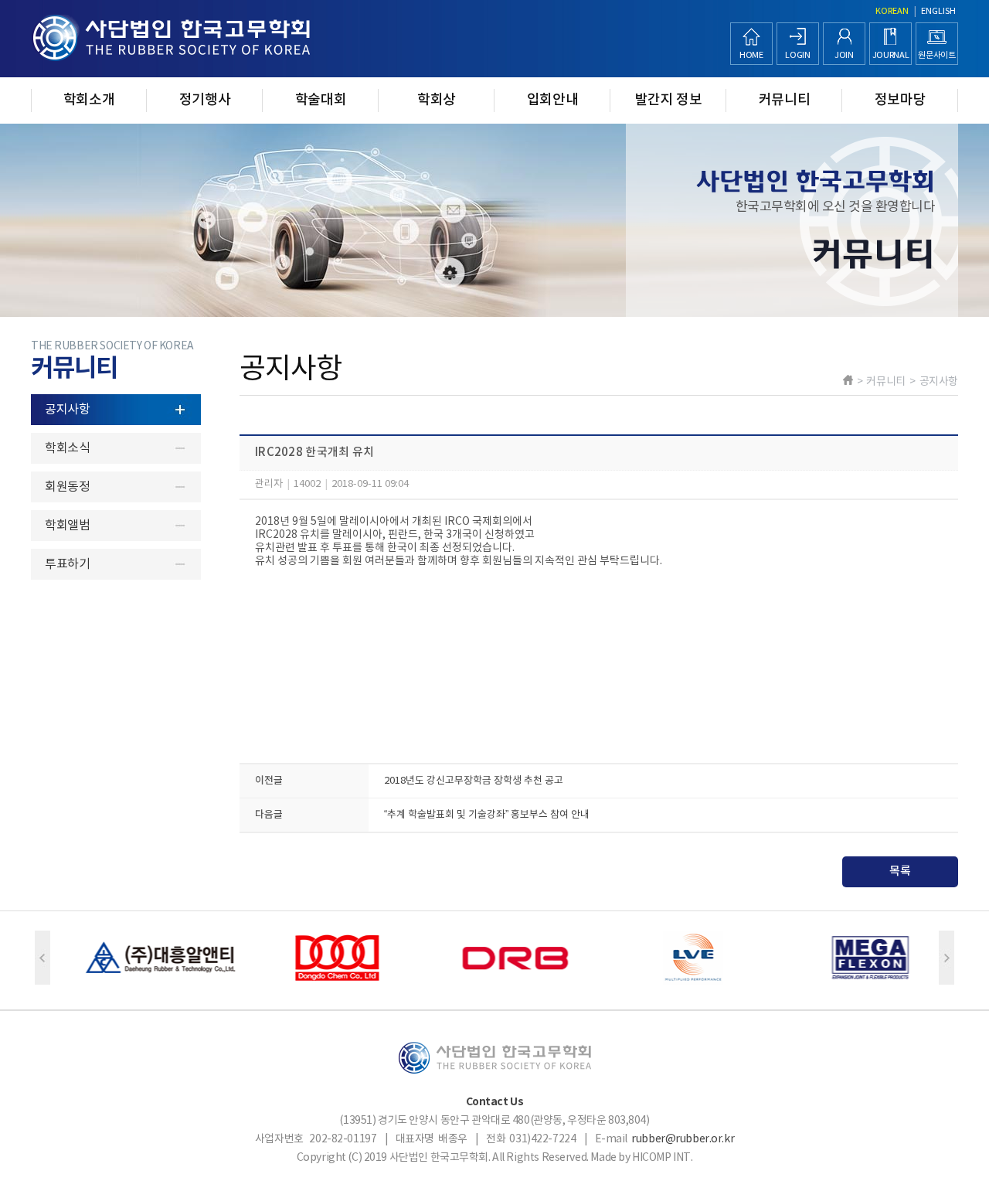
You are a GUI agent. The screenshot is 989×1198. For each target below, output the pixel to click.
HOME (751, 55)
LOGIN (797, 55)
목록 (900, 871)
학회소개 (89, 100)
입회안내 (553, 100)
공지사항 (67, 410)
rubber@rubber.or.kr (682, 1139)
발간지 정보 (668, 100)
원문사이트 (936, 55)
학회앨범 (67, 526)
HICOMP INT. (662, 1158)
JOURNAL (890, 55)
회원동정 (67, 487)
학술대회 (321, 100)
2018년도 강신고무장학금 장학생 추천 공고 (473, 781)
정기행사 (205, 100)
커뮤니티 (785, 100)
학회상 (436, 100)
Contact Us (495, 1101)
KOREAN (892, 11)
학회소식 (67, 448)
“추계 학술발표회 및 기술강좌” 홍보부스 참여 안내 (487, 815)
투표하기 (67, 564)
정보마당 (900, 100)
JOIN (844, 55)
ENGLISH (938, 11)
